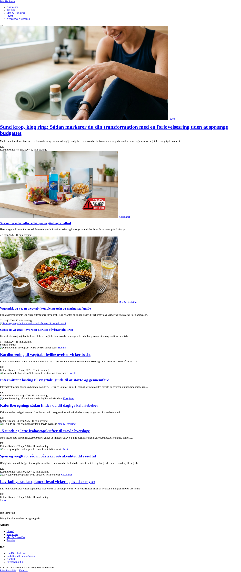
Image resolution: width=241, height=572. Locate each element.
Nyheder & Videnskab (18, 18)
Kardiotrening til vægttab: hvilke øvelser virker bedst (45, 354)
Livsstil (10, 15)
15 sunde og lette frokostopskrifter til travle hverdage (45, 431)
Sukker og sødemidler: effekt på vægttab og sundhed (35, 223)
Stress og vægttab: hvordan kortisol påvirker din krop (36, 329)
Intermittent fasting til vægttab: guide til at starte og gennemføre (54, 380)
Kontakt (11, 559)
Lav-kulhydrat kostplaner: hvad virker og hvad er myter (47, 481)
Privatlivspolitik (15, 562)
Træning (11, 10)
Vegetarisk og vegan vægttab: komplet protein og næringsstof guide (45, 308)
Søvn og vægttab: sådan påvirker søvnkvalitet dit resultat (48, 456)
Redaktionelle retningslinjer (21, 556)
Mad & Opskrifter (16, 12)
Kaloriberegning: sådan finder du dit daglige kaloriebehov (49, 405)
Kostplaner (12, 7)
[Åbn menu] (1, 25)
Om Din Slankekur (16, 553)
